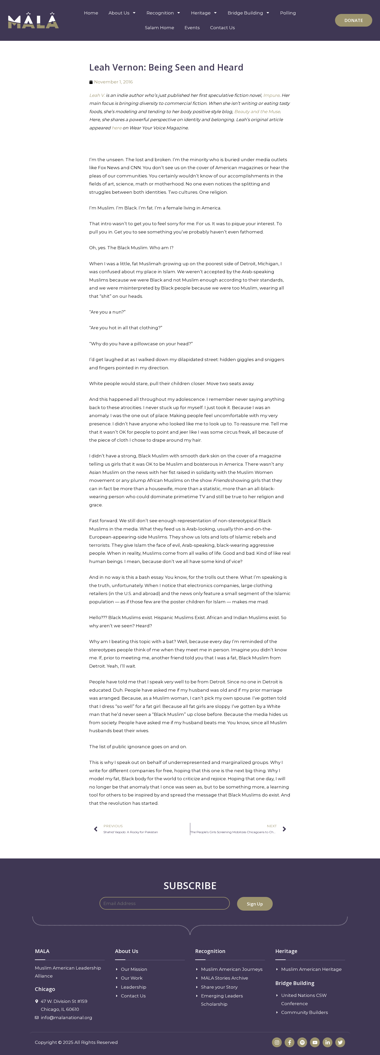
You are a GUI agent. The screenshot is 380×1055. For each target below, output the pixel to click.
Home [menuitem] (91, 12)
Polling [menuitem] (288, 12)
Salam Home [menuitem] (159, 27)
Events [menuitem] (192, 27)
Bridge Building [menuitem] (245, 12)
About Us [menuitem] (119, 12)
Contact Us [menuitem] (222, 27)
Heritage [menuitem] (201, 12)
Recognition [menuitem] (160, 12)
